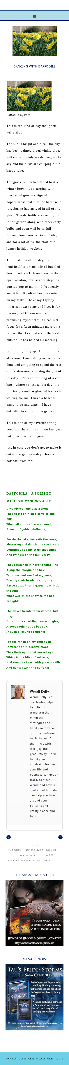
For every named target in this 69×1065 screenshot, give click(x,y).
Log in (59, 1058)
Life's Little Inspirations (34, 8)
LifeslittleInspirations (20, 855)
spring (47, 860)
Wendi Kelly (39, 691)
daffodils (12, 860)
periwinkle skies (31, 860)
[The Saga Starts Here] (34, 945)
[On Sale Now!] (34, 1029)
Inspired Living (34, 850)
